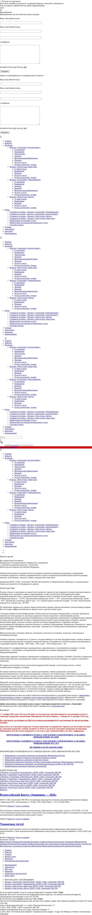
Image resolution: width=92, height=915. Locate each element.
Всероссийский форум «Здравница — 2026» (28, 794)
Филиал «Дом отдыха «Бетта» (22, 197)
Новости (8, 143)
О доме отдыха (20, 169)
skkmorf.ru (78, 731)
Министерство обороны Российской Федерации (19, 842)
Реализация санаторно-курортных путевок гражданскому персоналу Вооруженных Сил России (44, 762)
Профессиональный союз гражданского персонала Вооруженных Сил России (59, 844)
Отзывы (8, 227)
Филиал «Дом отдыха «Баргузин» (23, 167)
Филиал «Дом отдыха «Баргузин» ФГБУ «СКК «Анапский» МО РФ (33, 886)
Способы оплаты (16, 225)
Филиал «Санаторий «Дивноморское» (25, 180)
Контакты (9, 231)
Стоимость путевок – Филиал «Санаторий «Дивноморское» (34, 212)
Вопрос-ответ (10, 857)
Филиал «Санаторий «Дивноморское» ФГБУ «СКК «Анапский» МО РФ (34, 884)
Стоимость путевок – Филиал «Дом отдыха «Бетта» (31, 216)
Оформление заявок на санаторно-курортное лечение (27, 760)
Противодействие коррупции (17, 861)
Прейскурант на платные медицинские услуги (29, 223)
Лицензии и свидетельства (16, 873)
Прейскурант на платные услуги (23, 221)
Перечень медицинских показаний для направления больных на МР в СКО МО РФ (39, 764)
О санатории (19, 150)
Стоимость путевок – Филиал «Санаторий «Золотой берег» (34, 214)
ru (6, 445)
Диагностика (19, 154)
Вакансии (9, 871)
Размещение (19, 152)
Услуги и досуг (20, 162)
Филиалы (9, 145)
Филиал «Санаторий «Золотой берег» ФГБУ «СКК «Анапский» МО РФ (34, 882)
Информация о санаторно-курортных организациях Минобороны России (35, 755)
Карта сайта (9, 876)
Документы (9, 229)
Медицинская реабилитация (25, 158)
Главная (8, 141)
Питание (18, 160)
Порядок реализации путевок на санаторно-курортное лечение (30, 758)
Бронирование (11, 233)
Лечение (17, 156)
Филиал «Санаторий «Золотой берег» (25, 147)
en (21, 445)
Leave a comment (22, 806)
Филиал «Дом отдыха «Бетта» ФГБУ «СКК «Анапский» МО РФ (31, 888)
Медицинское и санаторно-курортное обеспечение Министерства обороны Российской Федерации (40, 846)
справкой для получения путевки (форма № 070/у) (43, 697)
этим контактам (58, 706)
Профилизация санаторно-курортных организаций (25, 766)
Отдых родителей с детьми (25, 165)
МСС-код (8, 869)
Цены (7, 210)
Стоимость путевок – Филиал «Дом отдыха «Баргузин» (32, 218)
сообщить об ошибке (8, 447)
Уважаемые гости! (12, 824)
